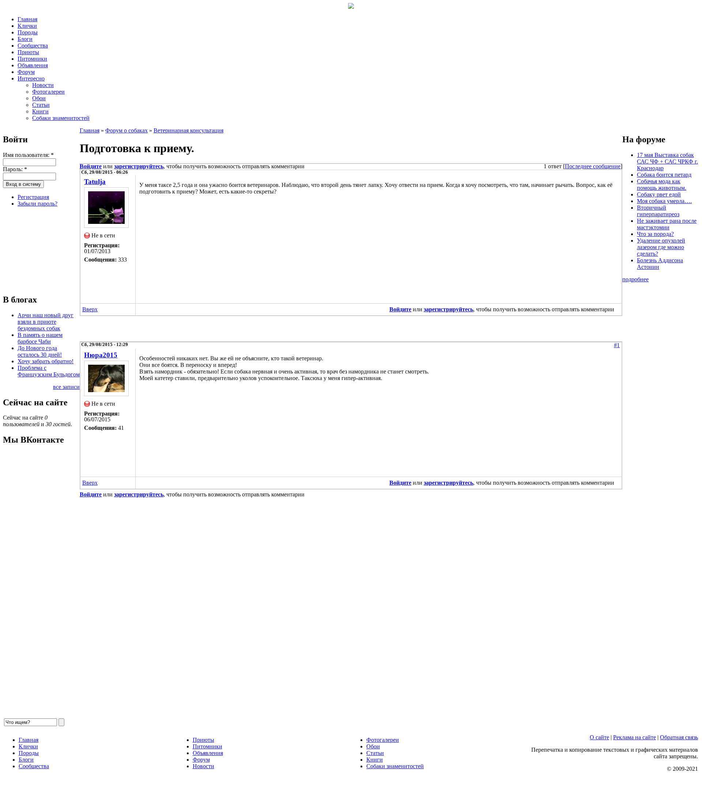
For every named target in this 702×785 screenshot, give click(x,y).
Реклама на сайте (634, 737)
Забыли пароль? (37, 203)
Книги (40, 111)
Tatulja (95, 181)
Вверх (90, 309)
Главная (27, 19)
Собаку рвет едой (659, 194)
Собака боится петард (664, 175)
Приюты (28, 52)
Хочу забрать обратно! (45, 361)
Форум (26, 72)
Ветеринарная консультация (188, 130)
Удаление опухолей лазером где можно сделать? (661, 247)
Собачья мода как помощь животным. (661, 184)
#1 (617, 345)
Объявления (33, 65)
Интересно (31, 78)
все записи (66, 387)
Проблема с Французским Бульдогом (49, 371)
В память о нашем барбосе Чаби (40, 338)
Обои (39, 98)
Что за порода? (655, 234)
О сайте (599, 737)
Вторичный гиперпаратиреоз (658, 210)
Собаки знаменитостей (61, 118)
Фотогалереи (48, 92)
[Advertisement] (39, 249)
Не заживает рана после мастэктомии (667, 224)
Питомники (32, 59)
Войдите (91, 166)
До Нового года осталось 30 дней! (40, 351)
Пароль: (15, 169)
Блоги (25, 39)
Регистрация (33, 197)
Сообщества (33, 45)
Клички (27, 26)
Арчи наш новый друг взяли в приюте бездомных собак (45, 321)
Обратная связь (679, 737)
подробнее (635, 279)
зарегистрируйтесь (138, 166)
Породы (28, 32)
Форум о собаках (126, 130)
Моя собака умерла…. (664, 201)
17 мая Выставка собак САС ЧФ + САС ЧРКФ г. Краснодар (667, 161)
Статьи (41, 105)
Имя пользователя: (28, 155)
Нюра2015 (100, 355)
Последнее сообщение (592, 166)
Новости (43, 85)
